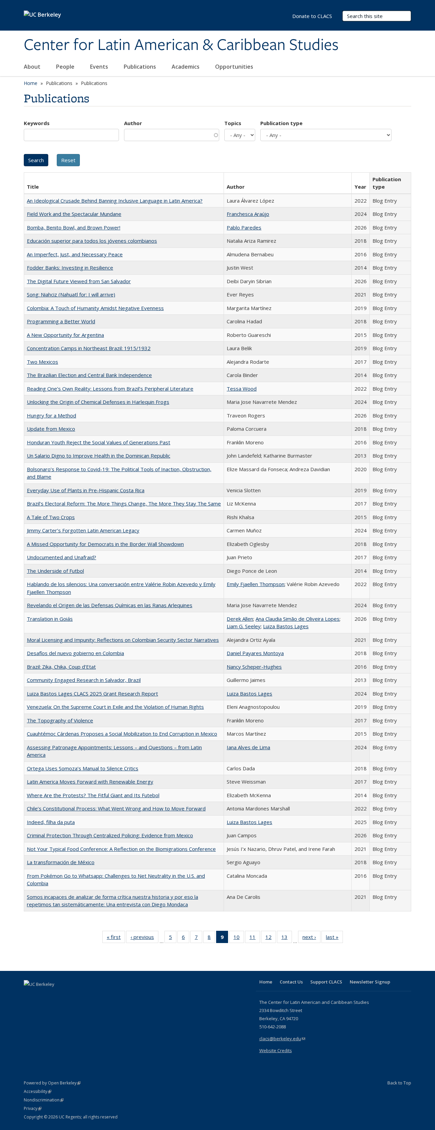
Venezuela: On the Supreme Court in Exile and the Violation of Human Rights (115, 706)
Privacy (32, 1108)
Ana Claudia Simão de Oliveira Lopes (298, 618)
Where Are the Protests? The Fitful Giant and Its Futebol (93, 795)
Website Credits (275, 1050)
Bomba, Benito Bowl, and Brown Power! (73, 227)
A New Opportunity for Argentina (65, 334)
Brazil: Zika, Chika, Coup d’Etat (61, 666)
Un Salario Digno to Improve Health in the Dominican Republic (98, 455)
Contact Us (291, 982)
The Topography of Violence (60, 720)
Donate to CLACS (312, 16)
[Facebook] (30, 995)
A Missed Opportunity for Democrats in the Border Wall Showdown (105, 544)
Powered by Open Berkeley (52, 1083)
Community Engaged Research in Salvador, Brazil (84, 680)
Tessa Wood (242, 388)
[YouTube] (56, 995)
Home (30, 83)
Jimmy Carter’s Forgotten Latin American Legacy (83, 530)
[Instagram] (69, 995)
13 (286, 938)
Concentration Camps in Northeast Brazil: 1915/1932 (89, 348)
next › (311, 938)
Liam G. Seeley (244, 626)
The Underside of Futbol (55, 570)
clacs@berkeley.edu (282, 1038)
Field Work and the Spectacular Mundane (74, 213)
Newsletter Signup (370, 982)
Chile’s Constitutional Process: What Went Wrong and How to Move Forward (116, 808)
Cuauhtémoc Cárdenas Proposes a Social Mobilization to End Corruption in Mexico (122, 733)
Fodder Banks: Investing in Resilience (70, 267)
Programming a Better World (61, 321)
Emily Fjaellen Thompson (255, 584)
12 (270, 938)
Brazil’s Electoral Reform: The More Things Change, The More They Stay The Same (124, 503)
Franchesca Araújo (248, 213)
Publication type (281, 123)
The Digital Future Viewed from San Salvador (79, 281)
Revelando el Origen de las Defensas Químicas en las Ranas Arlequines (109, 605)
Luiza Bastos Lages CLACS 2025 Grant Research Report (92, 693)
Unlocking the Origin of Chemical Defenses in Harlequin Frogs (98, 401)
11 (254, 938)
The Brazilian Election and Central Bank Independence (89, 375)
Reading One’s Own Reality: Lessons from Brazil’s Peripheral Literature (110, 388)
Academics (186, 66)
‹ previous (144, 938)
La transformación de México (60, 862)
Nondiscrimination (44, 1100)
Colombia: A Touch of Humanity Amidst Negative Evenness (95, 308)
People (66, 66)
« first (116, 938)
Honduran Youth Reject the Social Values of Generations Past (98, 442)
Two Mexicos (42, 361)
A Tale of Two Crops (51, 517)
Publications (140, 66)
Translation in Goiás (50, 618)
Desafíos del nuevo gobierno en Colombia (75, 653)
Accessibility (37, 1091)
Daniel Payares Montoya (255, 653)
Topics (232, 123)
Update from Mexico (51, 428)
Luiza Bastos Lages (286, 626)
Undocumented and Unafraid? (61, 557)
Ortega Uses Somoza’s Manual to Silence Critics (82, 768)
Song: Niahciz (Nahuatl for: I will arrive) (71, 294)
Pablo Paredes (244, 227)
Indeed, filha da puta (51, 822)
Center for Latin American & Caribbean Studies (181, 45)
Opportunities (235, 66)
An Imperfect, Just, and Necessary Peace (75, 254)
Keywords (37, 123)
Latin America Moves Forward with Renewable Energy (90, 781)
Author (133, 123)
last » (334, 938)
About (33, 66)
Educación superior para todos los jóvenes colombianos (92, 240)
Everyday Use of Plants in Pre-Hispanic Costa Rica (85, 490)
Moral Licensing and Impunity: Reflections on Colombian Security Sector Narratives (123, 639)
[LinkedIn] (43, 995)
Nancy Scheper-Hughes (254, 666)
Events (99, 66)
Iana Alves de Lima (248, 747)
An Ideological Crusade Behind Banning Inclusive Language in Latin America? (115, 200)
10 (238, 938)
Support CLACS (326, 982)
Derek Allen (240, 618)
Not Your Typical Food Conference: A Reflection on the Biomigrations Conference (121, 848)
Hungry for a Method (51, 415)
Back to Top (399, 1083)
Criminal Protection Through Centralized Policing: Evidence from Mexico (110, 835)
